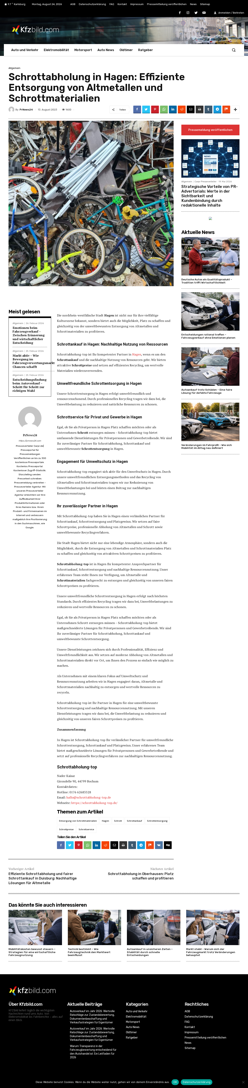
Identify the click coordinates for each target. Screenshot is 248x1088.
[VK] (159, 845)
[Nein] (243, 1082)
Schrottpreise (66, 829)
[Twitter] (196, 13)
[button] (233, 50)
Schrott (118, 820)
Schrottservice (86, 829)
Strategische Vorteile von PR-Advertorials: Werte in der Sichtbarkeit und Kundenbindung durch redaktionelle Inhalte (209, 196)
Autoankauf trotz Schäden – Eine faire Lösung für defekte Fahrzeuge (206, 391)
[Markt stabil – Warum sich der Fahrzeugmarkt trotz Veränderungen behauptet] (213, 927)
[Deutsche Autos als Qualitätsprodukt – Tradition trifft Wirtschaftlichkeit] (210, 256)
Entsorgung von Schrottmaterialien (78, 820)
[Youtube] (204, 13)
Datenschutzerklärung (196, 1082)
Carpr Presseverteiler (205, 181)
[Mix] (226, 109)
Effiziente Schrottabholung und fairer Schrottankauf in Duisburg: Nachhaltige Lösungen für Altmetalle (43, 878)
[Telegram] (217, 109)
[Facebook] (180, 13)
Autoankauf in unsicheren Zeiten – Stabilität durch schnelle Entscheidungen (150, 952)
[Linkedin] (173, 109)
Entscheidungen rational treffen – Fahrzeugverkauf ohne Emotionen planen (208, 336)
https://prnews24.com (30, 441)
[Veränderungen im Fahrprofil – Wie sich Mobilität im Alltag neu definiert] (210, 422)
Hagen (136, 354)
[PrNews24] (12, 109)
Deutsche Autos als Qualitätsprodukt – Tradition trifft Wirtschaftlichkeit (206, 281)
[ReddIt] (182, 109)
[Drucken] (199, 109)
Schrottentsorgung (157, 820)
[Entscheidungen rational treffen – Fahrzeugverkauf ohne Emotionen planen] (210, 311)
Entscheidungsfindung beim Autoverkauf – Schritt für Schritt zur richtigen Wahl (29, 385)
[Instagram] (188, 13)
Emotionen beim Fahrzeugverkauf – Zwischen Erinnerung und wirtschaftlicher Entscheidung (29, 335)
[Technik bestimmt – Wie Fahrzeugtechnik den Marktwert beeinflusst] (94, 927)
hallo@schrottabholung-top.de (88, 797)
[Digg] (168, 845)
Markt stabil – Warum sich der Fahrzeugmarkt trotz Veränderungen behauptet (210, 952)
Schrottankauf (134, 820)
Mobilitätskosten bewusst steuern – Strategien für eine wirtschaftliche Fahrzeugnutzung (32, 952)
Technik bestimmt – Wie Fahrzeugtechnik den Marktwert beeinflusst (89, 952)
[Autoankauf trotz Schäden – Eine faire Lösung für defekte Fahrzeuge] (210, 366)
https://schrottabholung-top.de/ (94, 803)
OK (175, 1082)
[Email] (191, 109)
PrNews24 (26, 109)
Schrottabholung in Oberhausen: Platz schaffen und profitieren (141, 876)
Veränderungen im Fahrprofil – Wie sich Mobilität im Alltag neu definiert (206, 447)
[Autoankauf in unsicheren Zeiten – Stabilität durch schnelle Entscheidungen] (153, 927)
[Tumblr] (208, 109)
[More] (235, 109)
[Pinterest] (155, 109)
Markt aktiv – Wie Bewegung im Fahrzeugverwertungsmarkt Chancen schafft (34, 361)
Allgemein (14, 68)
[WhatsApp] (164, 109)
